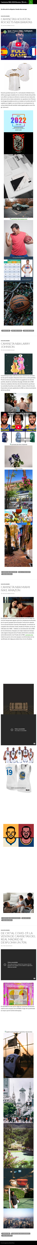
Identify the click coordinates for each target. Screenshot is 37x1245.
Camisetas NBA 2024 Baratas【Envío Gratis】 (15, 2)
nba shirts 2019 (26, 918)
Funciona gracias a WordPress (7, 1243)
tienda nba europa (28, 330)
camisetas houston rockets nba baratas (16, 20)
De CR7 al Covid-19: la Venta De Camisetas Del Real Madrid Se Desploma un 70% (18, 937)
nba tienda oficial (16, 330)
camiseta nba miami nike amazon (15, 588)
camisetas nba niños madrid (9, 572)
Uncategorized (5, 16)
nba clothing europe (24, 572)
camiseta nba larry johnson (15, 345)
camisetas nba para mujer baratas (11, 918)
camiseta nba (29, 635)
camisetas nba (6, 330)
